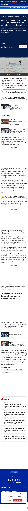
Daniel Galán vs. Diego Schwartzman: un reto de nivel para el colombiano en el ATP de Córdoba (18, 336)
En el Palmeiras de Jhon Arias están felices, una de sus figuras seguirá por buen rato (17, 131)
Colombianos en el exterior (9, 402)
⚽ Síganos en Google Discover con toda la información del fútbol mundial (15, 98)
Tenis (10, 332)
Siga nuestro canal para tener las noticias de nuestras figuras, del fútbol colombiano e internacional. (15, 92)
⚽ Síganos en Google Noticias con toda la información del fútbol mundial (15, 197)
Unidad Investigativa (23, 1)
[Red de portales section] (26, 487)
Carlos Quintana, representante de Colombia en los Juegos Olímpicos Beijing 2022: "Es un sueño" (18, 107)
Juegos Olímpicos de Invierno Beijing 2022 (12, 369)
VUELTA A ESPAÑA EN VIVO (13, 7)
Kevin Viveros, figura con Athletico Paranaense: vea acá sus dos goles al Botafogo (15, 430)
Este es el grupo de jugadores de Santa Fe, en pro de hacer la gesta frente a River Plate (18, 123)
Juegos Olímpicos (7, 372)
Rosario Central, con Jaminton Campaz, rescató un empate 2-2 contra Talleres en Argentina (15, 406)
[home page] (2, 1)
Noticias (19, 496)
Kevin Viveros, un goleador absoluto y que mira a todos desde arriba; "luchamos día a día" (15, 422)
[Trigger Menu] (2, 4)
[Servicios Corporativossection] (26, 491)
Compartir (24, 46)
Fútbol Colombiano (8, 434)
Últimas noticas (8, 1)
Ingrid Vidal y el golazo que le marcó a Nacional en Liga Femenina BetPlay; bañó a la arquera (15, 438)
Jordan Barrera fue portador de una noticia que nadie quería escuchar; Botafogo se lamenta (14, 414)
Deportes (11, 496)
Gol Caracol (14, 1)
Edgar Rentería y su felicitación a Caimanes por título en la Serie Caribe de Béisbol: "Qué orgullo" (18, 344)
